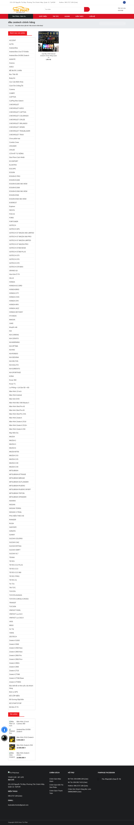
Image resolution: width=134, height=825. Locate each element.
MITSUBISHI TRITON (17, 493)
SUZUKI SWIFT (14, 550)
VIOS (11, 621)
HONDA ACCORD (15, 286)
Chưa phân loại (14, 138)
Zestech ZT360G (15, 682)
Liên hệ (92, 16)
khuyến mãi (13, 327)
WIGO (11, 625)
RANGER (12, 520)
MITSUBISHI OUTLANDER (19, 482)
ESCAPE (12, 169)
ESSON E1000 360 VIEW (18, 184)
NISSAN (12, 504)
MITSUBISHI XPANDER (17, 497)
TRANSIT (12, 603)
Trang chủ (11, 25)
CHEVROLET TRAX (16, 135)
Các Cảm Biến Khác (16, 82)
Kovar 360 (12, 380)
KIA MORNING (14, 342)
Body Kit (12, 78)
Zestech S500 (14, 644)
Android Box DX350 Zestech (19, 55)
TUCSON (12, 606)
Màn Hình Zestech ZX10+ (18, 425)
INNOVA (12, 320)
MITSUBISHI (13, 470)
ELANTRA (13, 165)
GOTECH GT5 (14, 255)
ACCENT (12, 40)
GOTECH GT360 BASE (17, 248)
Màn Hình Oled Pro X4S (17, 414)
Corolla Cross (14, 142)
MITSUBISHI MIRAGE (17, 478)
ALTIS (11, 44)
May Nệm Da (13, 433)
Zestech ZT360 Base (16, 678)
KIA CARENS (14, 335)
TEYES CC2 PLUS (16, 565)
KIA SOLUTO (14, 365)
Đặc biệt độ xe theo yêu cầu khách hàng (21, 687)
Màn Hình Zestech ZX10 (17, 421)
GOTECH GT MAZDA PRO (18, 244)
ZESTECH (13, 636)
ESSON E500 (14, 195)
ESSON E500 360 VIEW (17, 199)
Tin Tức (12, 584)
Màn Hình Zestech (15, 418)
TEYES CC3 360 (15, 572)
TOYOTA (12, 591)
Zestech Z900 (14, 667)
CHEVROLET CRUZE (17, 119)
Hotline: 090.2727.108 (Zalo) (78, 786)
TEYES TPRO (14, 576)
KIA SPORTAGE (15, 372)
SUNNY (12, 535)
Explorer (12, 206)
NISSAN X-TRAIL (15, 512)
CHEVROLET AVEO (16, 108)
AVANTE (12, 59)
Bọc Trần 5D (13, 74)
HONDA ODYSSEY (16, 312)
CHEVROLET (14, 104)
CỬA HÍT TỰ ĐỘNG (16, 153)
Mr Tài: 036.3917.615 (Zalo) (77, 782)
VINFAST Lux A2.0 (15, 614)
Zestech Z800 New (15, 652)
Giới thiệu (43, 16)
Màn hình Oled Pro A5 (17, 410)
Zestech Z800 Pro (15, 655)
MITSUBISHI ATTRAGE (17, 474)
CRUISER (12, 146)
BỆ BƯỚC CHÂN (15, 70)
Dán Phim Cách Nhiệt (16, 157)
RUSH (11, 523)
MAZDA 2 (12, 440)
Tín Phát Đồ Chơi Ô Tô (111, 779)
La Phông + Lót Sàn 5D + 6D (19, 387)
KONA (11, 376)
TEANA (12, 557)
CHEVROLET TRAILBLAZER (19, 131)
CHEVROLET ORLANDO (18, 123)
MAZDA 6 (12, 448)
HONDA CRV (14, 301)
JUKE (11, 323)
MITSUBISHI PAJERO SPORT (20, 489)
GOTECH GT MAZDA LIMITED (20, 240)
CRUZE (12, 150)
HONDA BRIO (14, 289)
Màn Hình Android (15, 395)
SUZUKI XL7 (13, 553)
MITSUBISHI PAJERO (17, 486)
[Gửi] (87, 9)
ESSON (12, 172)
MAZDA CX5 (13, 459)
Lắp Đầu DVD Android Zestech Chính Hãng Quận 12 (48, 55)
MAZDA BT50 (14, 452)
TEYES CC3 (13, 569)
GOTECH (12, 225)
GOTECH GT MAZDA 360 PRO (20, 236)
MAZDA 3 (12, 444)
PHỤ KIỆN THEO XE (16, 516)
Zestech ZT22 (14, 670)
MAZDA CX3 (13, 455)
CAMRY (12, 93)
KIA (10, 331)
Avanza (12, 63)
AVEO (11, 67)
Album (67, 16)
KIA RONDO (13, 353)
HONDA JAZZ (14, 308)
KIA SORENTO (14, 369)
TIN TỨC (56, 16)
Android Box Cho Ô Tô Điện (19, 52)
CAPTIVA (12, 97)
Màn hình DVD (14, 399)
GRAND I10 (13, 270)
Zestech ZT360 (14, 674)
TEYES (12, 561)
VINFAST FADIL (15, 610)
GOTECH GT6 (14, 259)
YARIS (11, 633)
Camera (12, 89)
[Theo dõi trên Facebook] (124, 2)
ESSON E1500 (14, 187)
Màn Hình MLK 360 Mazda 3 (19, 403)
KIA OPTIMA (13, 346)
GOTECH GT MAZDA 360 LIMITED (21, 233)
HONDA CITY (14, 293)
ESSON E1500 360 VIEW (18, 191)
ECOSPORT (13, 161)
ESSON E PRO (14, 176)
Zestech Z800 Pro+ (16, 659)
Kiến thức (79, 16)
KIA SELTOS (13, 361)
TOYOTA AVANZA (15, 595)
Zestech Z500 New (15, 648)
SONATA (12, 531)
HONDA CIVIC (14, 297)
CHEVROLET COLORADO (18, 116)
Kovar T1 (12, 384)
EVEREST (13, 202)
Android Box (13, 48)
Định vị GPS (13, 692)
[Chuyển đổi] (33, 82)
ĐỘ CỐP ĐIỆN (14, 696)
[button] (20, 16)
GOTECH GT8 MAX (16, 267)
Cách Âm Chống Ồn (16, 86)
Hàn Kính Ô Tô (14, 274)
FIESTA (12, 210)
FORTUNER (13, 221)
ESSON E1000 (14, 180)
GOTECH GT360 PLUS (17, 252)
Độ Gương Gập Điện (16, 699)
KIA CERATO (14, 338)
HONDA (12, 282)
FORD (11, 218)
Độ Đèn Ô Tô (13, 707)
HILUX (11, 278)
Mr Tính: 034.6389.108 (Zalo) (78, 779)
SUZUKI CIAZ (14, 542)
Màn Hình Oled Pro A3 (17, 406)
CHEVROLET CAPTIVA (17, 112)
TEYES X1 (13, 580)
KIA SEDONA (14, 357)
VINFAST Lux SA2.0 (16, 618)
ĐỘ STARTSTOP (15, 703)
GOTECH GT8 (14, 263)
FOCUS (12, 214)
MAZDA (12, 436)
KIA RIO (12, 350)
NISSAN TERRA (15, 508)
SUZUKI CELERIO (15, 538)
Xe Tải (11, 629)
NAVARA (12, 501)
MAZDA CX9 (13, 467)
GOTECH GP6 (14, 229)
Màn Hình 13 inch (15, 391)
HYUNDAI (12, 316)
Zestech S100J (14, 640)
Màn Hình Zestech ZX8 (17, 429)
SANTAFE (13, 527)
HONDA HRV (14, 304)
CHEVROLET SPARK (17, 127)
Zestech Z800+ (14, 663)
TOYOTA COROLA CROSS (19, 599)
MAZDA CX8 (13, 463)
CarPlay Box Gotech (16, 101)
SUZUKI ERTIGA (15, 546)
